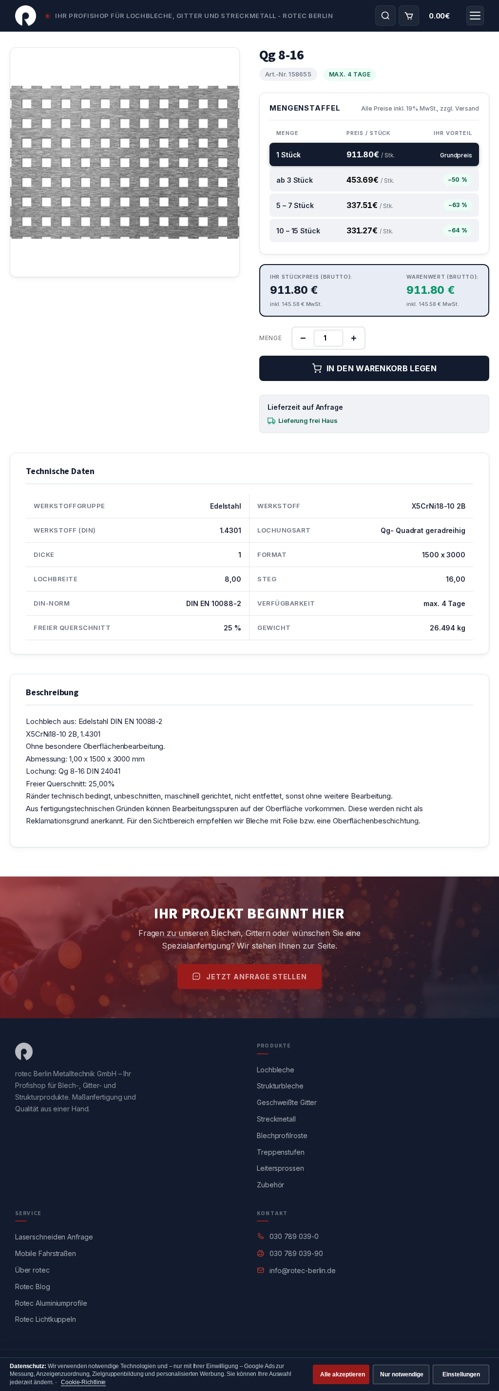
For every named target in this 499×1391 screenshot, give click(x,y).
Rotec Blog (32, 1286)
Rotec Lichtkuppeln (45, 1319)
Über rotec (32, 1270)
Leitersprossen (280, 1168)
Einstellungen (461, 1374)
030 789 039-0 (294, 1236)
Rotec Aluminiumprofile (51, 1303)
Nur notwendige (401, 1374)
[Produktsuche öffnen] (385, 15)
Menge (270, 338)
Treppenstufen (281, 1152)
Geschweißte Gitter (287, 1102)
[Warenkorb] (409, 15)
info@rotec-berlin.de (302, 1270)
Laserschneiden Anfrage (54, 1237)
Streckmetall (276, 1119)
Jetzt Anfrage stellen (256, 976)
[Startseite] (25, 15)
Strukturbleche (280, 1086)
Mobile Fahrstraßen (45, 1253)
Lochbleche (275, 1070)
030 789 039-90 (296, 1253)
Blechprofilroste (282, 1135)
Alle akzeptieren (342, 1374)
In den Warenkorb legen (381, 368)
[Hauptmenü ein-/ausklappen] (475, 15)
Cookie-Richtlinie (83, 1382)
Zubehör (270, 1185)
